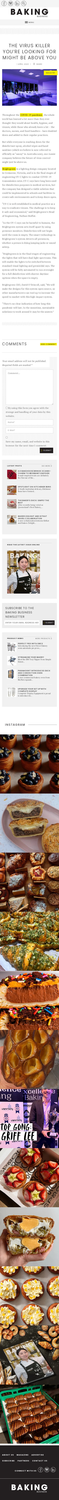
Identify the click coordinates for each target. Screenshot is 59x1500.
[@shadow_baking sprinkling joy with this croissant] (29, 1000)
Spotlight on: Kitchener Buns (34, 486)
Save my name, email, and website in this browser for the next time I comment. (28, 443)
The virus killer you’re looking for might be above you (29, 51)
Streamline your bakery (31, 657)
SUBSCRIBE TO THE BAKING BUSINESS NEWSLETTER (19, 612)
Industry (50, 73)
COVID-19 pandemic (31, 114)
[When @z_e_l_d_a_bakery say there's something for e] (29, 882)
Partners (23, 1461)
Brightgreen (9, 168)
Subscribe (8, 1461)
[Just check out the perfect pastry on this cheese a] (29, 823)
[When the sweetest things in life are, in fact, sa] (29, 941)
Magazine (22, 1455)
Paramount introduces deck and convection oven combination (34, 673)
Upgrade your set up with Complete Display (32, 690)
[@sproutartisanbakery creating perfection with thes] (29, 1177)
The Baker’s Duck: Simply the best (33, 501)
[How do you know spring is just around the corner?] (29, 764)
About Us (8, 1455)
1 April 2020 (23, 64)
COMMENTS (14, 344)
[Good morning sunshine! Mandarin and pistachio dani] (29, 1295)
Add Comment (48, 344)
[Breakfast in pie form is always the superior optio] (29, 1236)
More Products (43, 638)
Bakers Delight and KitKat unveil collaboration (32, 517)
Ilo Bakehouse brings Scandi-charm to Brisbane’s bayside (34, 472)
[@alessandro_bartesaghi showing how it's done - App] (29, 1059)
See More (46, 466)
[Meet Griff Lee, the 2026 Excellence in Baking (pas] (29, 1118)
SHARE (39, 64)
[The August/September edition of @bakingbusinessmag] (29, 1355)
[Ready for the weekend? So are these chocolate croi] (29, 1414)
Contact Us (39, 1461)
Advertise (38, 1455)
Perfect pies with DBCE (30, 643)
